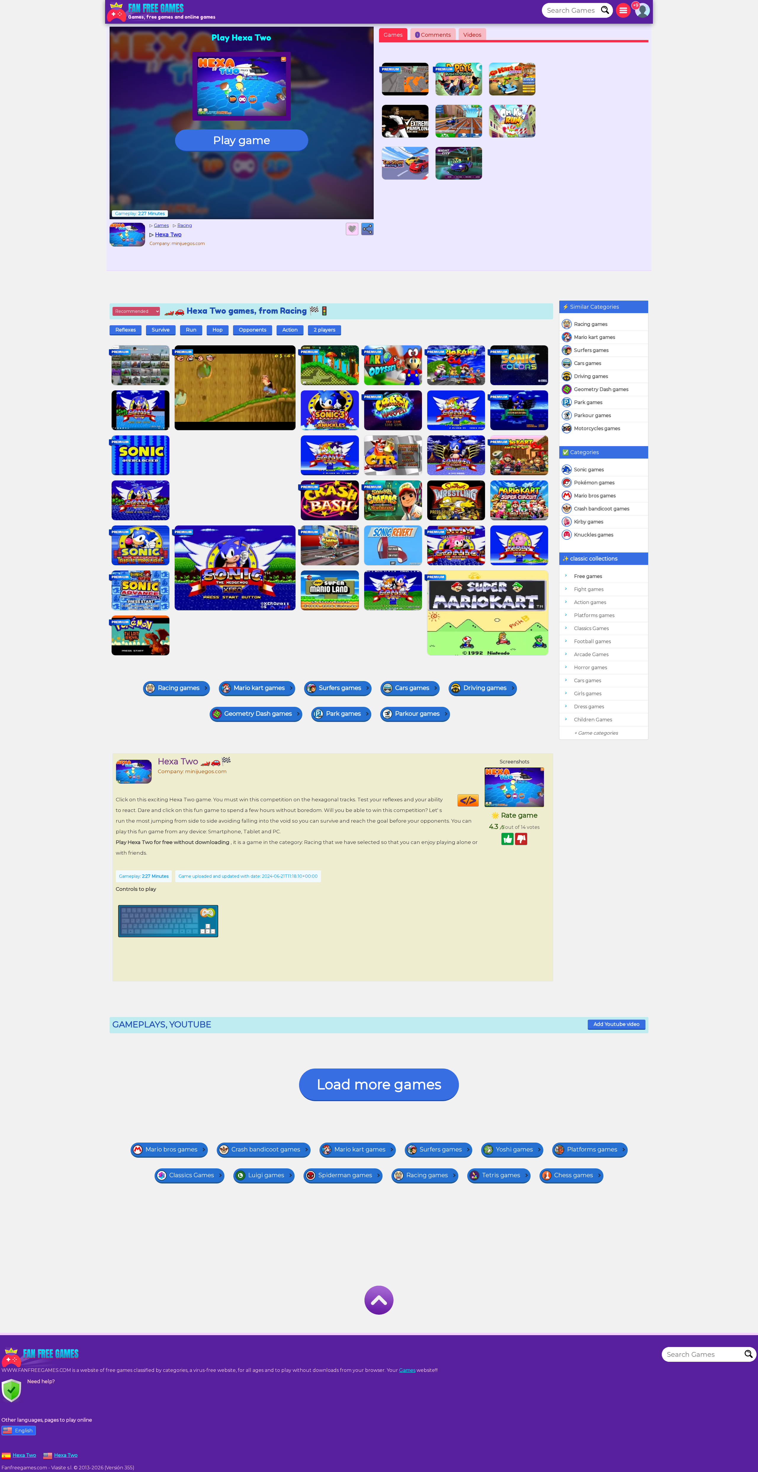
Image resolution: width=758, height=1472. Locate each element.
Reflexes (125, 330)
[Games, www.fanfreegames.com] (147, 11)
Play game (241, 140)
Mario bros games (595, 496)
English (24, 1430)
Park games (588, 402)
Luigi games (266, 1175)
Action (290, 330)
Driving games (591, 376)
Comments (434, 35)
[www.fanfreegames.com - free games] (41, 1357)
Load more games (379, 1084)
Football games (592, 641)
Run (191, 330)
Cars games (587, 363)
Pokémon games (594, 483)
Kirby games (588, 522)
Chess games (573, 1175)
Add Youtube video (617, 1024)
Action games (590, 602)
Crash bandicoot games (601, 509)
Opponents (252, 330)
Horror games (590, 667)
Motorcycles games (597, 428)
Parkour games (592, 415)
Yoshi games (514, 1149)
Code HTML (478, 800)
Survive (161, 330)
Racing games (590, 324)
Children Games (593, 720)
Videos (472, 35)
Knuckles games (593, 535)
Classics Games (591, 628)
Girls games (587, 693)
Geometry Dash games (601, 389)
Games (393, 35)
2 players (324, 330)
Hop (218, 330)
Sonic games (589, 469)
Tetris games (501, 1175)
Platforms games (594, 615)
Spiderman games (345, 1175)
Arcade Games (591, 654)
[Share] (367, 229)
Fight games (588, 589)
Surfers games (591, 350)
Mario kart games (594, 337)
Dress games (589, 706)
